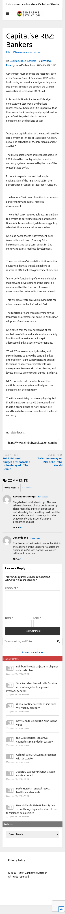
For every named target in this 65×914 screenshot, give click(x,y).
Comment (11, 588)
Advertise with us (32, 652)
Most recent (11, 658)
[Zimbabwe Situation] (28, 17)
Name (9, 617)
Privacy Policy (16, 860)
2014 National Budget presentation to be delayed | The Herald (16, 463)
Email (37, 617)
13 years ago (43, 497)
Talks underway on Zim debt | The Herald (49, 462)
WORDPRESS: (12, 488)
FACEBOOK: (27, 488)
